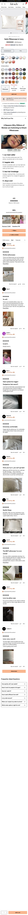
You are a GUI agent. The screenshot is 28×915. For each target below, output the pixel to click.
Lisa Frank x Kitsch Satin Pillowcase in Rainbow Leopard (17, 69)
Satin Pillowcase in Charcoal (13, 57)
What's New (4, 7)
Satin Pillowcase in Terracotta (13, 61)
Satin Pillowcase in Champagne (9, 61)
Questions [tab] (16, 227)
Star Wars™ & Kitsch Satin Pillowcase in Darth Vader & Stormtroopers (6, 73)
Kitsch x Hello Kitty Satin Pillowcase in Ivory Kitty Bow (2, 77)
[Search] (5, 4)
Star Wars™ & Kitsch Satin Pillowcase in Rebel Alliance (2, 73)
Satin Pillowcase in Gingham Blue (2, 57)
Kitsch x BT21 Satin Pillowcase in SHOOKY (9, 82)
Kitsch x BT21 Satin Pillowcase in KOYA (2, 82)
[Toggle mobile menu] (2, 4)
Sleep (24, 7)
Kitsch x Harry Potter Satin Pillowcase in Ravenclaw (20, 73)
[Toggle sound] (24, 144)
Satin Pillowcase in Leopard (2, 61)
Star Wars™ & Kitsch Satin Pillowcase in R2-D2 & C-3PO (9, 73)
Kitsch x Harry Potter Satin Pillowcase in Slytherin (24, 73)
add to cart (17, 912)
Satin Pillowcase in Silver (6, 61)
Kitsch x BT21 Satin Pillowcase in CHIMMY (24, 77)
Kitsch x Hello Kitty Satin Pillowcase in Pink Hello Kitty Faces (9, 77)
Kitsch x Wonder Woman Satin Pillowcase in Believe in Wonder (17, 77)
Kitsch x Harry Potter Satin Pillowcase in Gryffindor (13, 73)
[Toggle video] (24, 149)
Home (10, 36)
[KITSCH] (14, 4)
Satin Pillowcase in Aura (24, 57)
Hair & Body (18, 7)
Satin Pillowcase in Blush (20, 57)
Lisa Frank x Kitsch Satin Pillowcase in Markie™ (13, 69)
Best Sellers (11, 7)
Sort (12, 240)
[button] (2, 10)
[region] (14, 1)
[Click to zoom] (22, 31)
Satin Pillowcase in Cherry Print (9, 57)
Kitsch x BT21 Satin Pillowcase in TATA (13, 82)
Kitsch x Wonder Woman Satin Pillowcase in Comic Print (20, 77)
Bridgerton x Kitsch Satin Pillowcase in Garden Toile (6, 69)
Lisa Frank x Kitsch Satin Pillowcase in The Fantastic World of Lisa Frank (20, 69)
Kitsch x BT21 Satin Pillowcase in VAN (17, 82)
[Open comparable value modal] (22, 45)
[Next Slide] (24, 219)
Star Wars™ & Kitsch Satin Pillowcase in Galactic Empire (24, 69)
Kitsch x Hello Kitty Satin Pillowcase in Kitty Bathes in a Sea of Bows (13, 77)
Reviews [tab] (6, 227)
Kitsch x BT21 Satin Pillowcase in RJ (6, 82)
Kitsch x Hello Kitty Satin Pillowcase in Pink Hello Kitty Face (6, 77)
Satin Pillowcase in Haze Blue (17, 57)
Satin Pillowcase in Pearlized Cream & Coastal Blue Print (2, 69)
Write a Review (17, 235)
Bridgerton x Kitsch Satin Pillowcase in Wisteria (9, 69)
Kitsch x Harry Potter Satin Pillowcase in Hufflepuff (17, 73)
